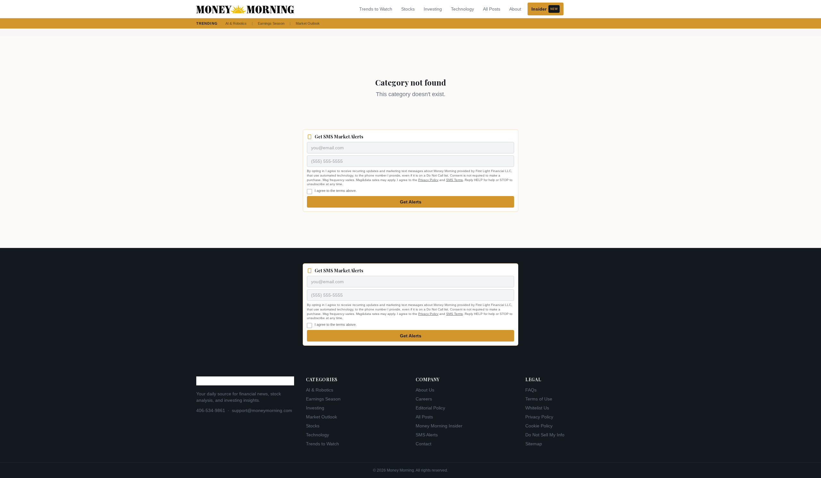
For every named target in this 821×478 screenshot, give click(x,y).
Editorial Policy (430, 407)
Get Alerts (410, 201)
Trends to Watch (375, 9)
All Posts (491, 9)
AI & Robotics (236, 23)
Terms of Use (538, 398)
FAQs (531, 389)
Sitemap (533, 443)
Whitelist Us (537, 407)
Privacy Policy (428, 180)
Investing (433, 9)
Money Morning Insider (439, 425)
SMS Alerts (427, 434)
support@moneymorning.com (262, 410)
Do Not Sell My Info (544, 434)
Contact (423, 443)
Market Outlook (308, 23)
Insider (544, 9)
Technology (462, 9)
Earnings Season (271, 23)
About (515, 9)
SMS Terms (454, 180)
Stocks (408, 9)
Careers (424, 398)
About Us (425, 389)
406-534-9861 (210, 410)
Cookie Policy (539, 425)
